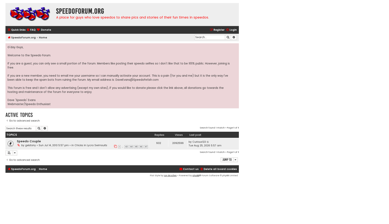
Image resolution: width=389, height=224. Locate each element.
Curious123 (199, 142)
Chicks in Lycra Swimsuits (91, 145)
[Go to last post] (208, 142)
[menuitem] (31, 30)
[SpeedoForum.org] (29, 14)
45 (136, 147)
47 (146, 147)
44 (131, 147)
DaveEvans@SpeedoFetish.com (137, 80)
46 (141, 147)
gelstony (30, 145)
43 (126, 147)
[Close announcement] (235, 46)
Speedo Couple (29, 141)
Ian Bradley (170, 175)
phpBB (195, 175)
